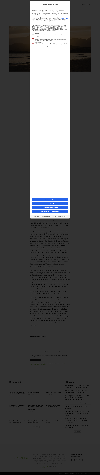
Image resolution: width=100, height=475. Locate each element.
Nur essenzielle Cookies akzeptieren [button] (50, 207)
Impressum (54, 216)
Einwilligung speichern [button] (50, 199)
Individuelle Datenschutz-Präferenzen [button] (50, 211)
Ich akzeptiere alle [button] (50, 203)
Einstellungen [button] (57, 20)
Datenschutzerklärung (63, 18)
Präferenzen (36, 216)
